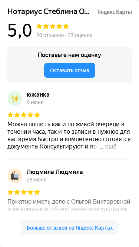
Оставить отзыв (69, 70)
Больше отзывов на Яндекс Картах (70, 228)
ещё (111, 146)
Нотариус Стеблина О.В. (49, 11)
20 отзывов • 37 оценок (64, 35)
